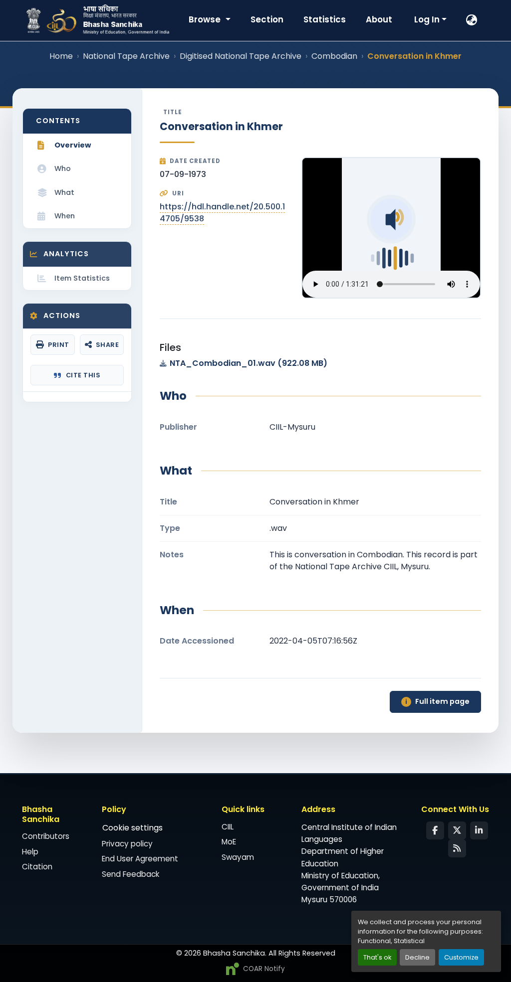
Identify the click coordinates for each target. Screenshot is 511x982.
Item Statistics (82, 278)
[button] (472, 20)
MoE (229, 841)
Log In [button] (428, 19)
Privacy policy (127, 843)
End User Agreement (140, 858)
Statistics (324, 19)
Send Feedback (130, 874)
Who (62, 168)
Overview (72, 145)
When (64, 216)
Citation (37, 866)
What (64, 192)
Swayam (238, 857)
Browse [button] (206, 19)
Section (267, 19)
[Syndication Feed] (457, 848)
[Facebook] (435, 830)
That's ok (377, 957)
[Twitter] (457, 830)
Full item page (437, 701)
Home (61, 56)
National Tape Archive (126, 56)
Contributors (45, 836)
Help (30, 851)
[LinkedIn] (479, 830)
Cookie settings (132, 827)
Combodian (334, 56)
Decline (417, 957)
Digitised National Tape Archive (240, 56)
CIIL (228, 826)
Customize (461, 957)
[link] (320, 363)
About (379, 19)
